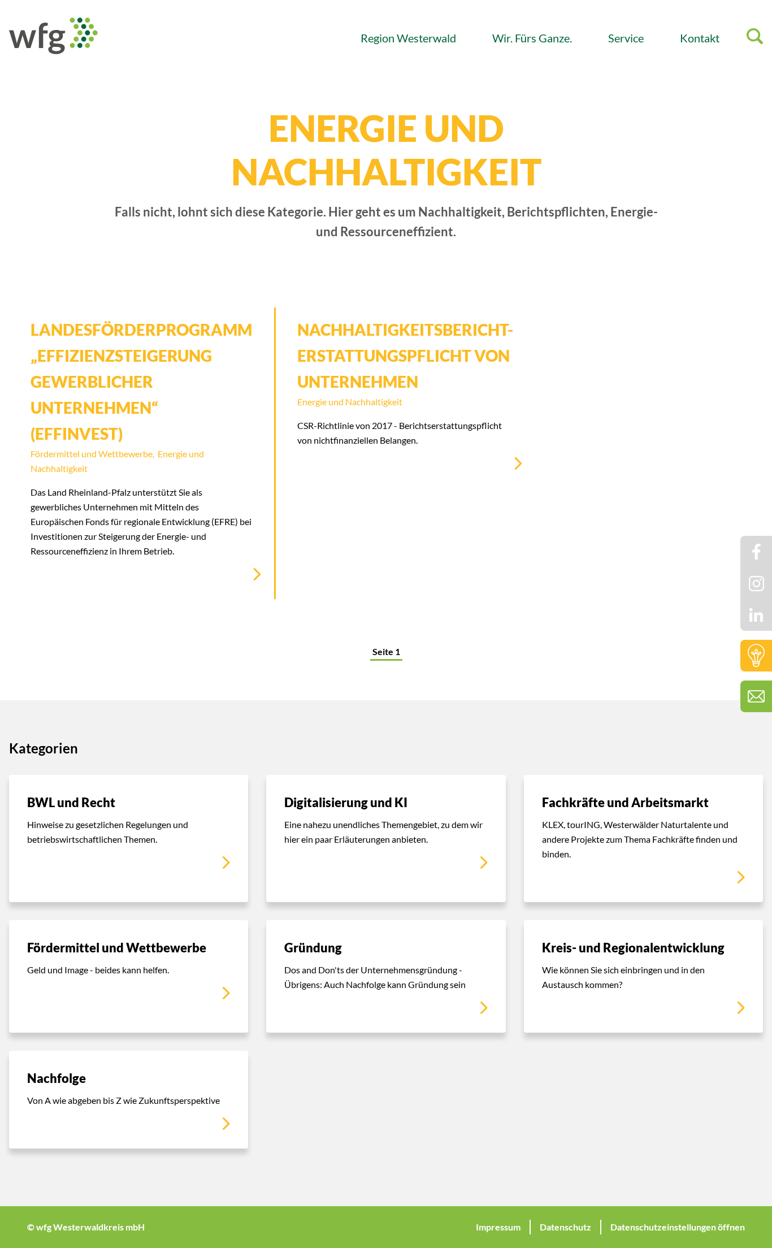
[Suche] (755, 38)
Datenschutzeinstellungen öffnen (677, 1226)
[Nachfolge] (128, 1100)
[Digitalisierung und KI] (385, 838)
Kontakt (699, 38)
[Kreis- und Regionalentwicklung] (643, 976)
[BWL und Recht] (128, 838)
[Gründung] (385, 976)
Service (626, 38)
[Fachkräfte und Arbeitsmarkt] (643, 838)
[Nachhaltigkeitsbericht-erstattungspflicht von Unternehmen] (405, 397)
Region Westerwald (408, 38)
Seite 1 (386, 651)
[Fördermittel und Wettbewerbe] (128, 976)
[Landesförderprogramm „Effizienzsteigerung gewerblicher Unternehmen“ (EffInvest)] (141, 453)
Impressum (498, 1226)
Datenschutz (565, 1226)
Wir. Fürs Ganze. (532, 38)
